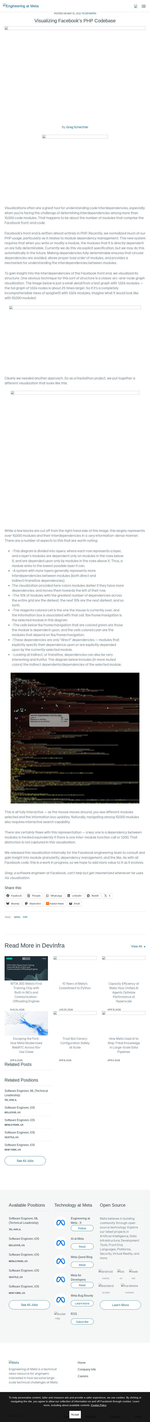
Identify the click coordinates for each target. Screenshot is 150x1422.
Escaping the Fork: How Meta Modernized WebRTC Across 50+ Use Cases (26, 1045)
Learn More (120, 1305)
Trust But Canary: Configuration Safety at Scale (75, 1043)
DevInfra (90, 13)
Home (82, 1362)
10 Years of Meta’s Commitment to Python (75, 986)
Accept (75, 1414)
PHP (25, 917)
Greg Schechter (77, 127)
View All (137, 946)
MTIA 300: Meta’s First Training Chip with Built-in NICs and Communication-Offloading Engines (26, 992)
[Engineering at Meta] (21, 6)
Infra (17, 917)
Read (82, 1246)
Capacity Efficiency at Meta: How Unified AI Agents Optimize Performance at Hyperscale (123, 992)
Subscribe (82, 1321)
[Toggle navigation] (136, 6)
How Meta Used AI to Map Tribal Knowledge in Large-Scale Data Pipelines (124, 1045)
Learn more (82, 1303)
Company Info (87, 1369)
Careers (83, 1376)
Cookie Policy (98, 1405)
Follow (82, 1228)
